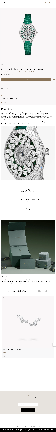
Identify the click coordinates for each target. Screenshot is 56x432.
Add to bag (26, 79)
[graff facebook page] (24, 418)
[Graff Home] (15, 2)
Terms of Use (28, 424)
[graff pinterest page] (32, 418)
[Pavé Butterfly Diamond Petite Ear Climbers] (28, 322)
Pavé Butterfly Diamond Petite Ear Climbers (12, 349)
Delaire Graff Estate (37, 426)
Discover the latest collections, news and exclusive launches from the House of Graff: (28, 401)
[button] (3, 35)
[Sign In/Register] (45, 2)
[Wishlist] (49, 2)
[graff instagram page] (28, 418)
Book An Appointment (18, 424)
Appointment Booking (10, 98)
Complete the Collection (17, 291)
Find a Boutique (37, 424)
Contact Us (19, 426)
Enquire (6, 95)
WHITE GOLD (6, 352)
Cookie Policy (28, 426)
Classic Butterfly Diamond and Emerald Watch (22, 69)
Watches (12, 64)
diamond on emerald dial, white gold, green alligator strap (17, 71)
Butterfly (4, 64)
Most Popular (43, 291)
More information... (32, 430)
